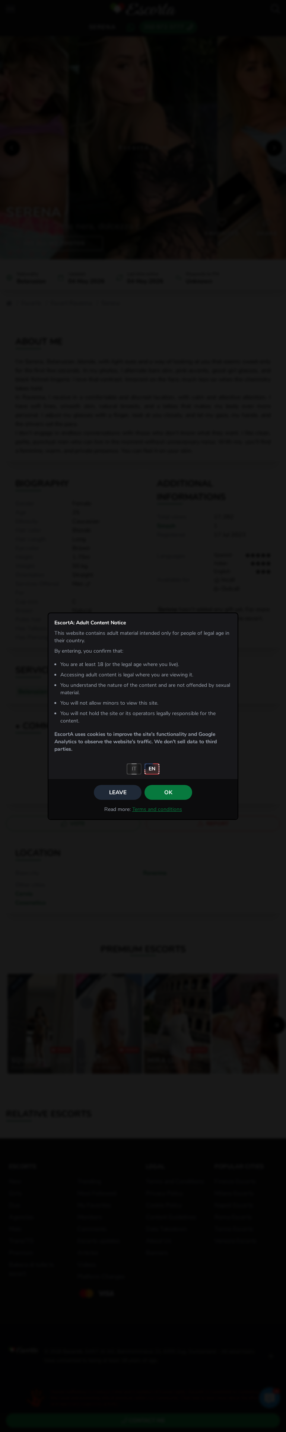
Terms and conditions (157, 809)
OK (168, 792)
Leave (118, 792)
